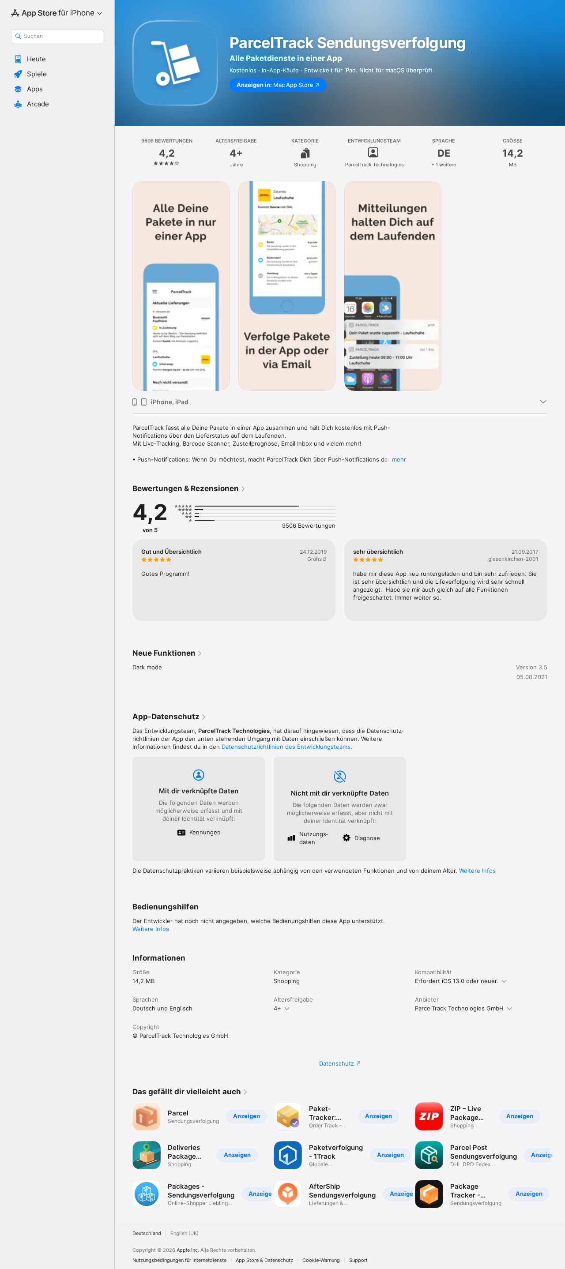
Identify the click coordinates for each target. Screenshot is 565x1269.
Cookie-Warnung (321, 1260)
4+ (277, 1008)
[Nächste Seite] (556, 580)
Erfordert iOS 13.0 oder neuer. (456, 980)
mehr (399, 459)
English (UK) (184, 1233)
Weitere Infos (477, 870)
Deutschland (146, 1233)
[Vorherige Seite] (123, 580)
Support (358, 1260)
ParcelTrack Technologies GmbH (459, 1008)
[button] (57, 59)
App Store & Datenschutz (264, 1260)
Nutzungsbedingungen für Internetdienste (179, 1260)
